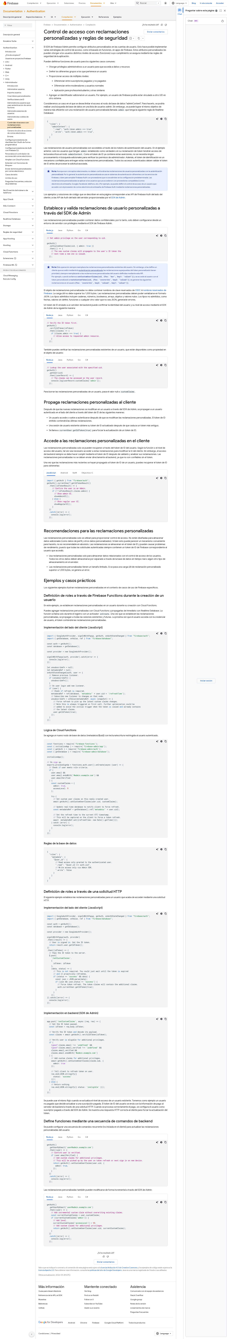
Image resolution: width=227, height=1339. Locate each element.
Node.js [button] (49, 230)
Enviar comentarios (155, 32)
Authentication (36, 11)
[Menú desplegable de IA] (56, 17)
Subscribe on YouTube (93, 1303)
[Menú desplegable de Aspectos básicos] (45, 17)
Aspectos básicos (34, 17)
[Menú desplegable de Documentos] (105, 3)
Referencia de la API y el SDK (50, 1295)
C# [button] (86, 230)
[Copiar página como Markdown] (138, 38)
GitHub (41, 1308)
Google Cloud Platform (113, 1323)
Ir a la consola (206, 3)
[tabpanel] (106, 247)
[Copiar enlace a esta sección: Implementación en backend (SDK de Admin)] (101, 1013)
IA (52, 17)
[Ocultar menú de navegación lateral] (31, 1334)
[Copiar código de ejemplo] (166, 119)
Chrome (83, 1323)
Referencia (104, 17)
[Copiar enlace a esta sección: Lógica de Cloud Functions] (79, 730)
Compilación (32, 3)
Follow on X (89, 1299)
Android (71, 1323)
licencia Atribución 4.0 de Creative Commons (119, 1268)
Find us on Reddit (91, 1295)
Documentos (96, 3)
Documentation (12, 11)
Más (112, 3)
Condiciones (43, 1333)
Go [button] (79, 230)
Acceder (220, 3)
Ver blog (87, 1291)
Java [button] (60, 230)
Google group (136, 1299)
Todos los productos (137, 1323)
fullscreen (220, 10)
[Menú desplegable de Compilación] (41, 3)
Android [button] (64, 473)
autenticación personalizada (91, 270)
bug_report (216, 10)
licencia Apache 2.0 (46, 1270)
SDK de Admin (118, 197)
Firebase (47, 25)
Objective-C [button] (87, 473)
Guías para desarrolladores (49, 1291)
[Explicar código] (157, 119)
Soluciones (69, 3)
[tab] (50, 230)
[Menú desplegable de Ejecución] (59, 3)
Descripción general (12, 17)
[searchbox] (17, 25)
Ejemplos (117, 17)
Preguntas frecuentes (139, 1312)
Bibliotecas (42, 1303)
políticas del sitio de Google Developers (106, 1270)
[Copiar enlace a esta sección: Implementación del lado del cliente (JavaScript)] (105, 627)
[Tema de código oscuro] (161, 119)
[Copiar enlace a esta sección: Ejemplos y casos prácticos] (98, 580)
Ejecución (51, 3)
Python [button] (70, 230)
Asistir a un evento (91, 1308)
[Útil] (162, 25)
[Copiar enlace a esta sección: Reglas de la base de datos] (79, 843)
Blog (194, 3)
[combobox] (148, 3)
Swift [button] (75, 473)
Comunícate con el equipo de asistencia (147, 1291)
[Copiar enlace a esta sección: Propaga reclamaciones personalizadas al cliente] (138, 402)
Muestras (42, 1299)
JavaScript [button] (51, 473)
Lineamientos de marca (140, 1308)
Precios (82, 3)
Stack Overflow (136, 1295)
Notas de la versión (138, 1303)
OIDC (138, 290)
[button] (15, 41)
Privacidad (55, 1333)
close (224, 10)
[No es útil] (166, 25)
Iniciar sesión (206, 680)
